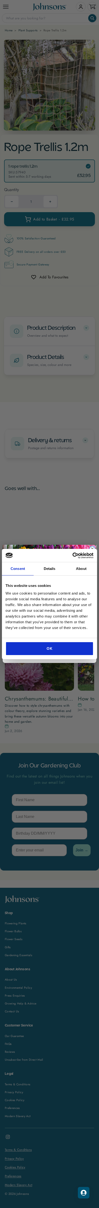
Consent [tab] (18, 569)
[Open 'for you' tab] (83, 1192)
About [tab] (81, 569)
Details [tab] (50, 569)
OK (49, 648)
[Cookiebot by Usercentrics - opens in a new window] (72, 555)
